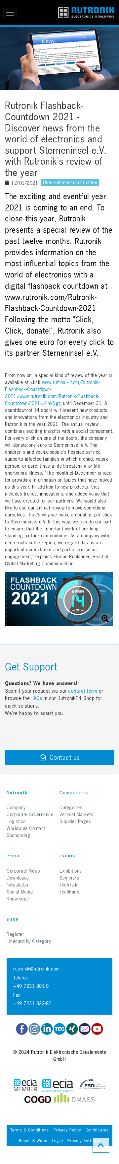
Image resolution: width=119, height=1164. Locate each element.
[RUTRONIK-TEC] (59, 1029)
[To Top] (101, 1145)
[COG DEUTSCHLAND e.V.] (37, 1099)
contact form (82, 690)
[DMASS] (74, 1099)
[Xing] (72, 1029)
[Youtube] (97, 1029)
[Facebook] (22, 1029)
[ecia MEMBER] (58, 1086)
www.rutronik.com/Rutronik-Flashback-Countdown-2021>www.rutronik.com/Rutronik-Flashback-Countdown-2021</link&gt (52, 392)
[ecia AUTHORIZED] (25, 1086)
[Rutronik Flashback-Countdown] (59, 599)
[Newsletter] (84, 1029)
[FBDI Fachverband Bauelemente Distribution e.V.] (92, 1086)
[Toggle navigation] (10, 12)
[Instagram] (34, 1029)
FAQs (37, 698)
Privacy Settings (83, 1140)
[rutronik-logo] (86, 12)
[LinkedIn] (47, 1029)
